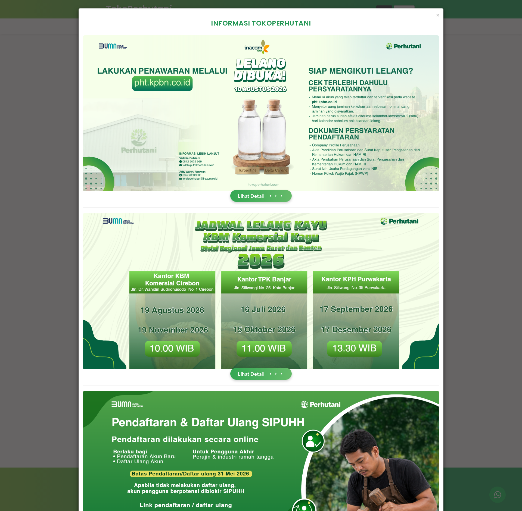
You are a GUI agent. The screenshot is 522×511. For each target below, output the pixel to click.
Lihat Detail (251, 196)
